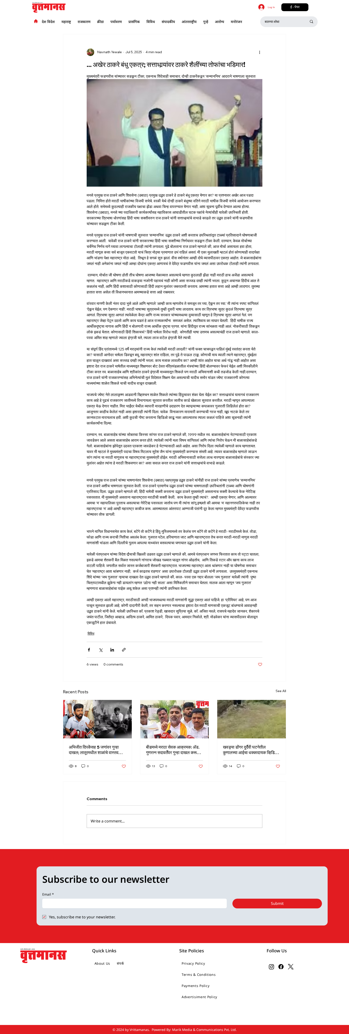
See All (281, 691)
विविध (91, 633)
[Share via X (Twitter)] (100, 649)
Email (48, 894)
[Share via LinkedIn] (112, 649)
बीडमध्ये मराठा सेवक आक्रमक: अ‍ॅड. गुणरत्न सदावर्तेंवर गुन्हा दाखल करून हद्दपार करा (172, 749)
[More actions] (259, 52)
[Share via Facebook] (89, 649)
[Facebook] (281, 966)
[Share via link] (124, 649)
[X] (290, 966)
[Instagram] (271, 966)
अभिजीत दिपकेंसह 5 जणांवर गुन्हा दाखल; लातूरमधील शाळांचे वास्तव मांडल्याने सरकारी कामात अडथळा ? (95, 749)
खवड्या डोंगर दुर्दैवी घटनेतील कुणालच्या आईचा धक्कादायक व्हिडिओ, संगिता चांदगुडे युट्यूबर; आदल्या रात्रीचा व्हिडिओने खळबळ (251, 749)
